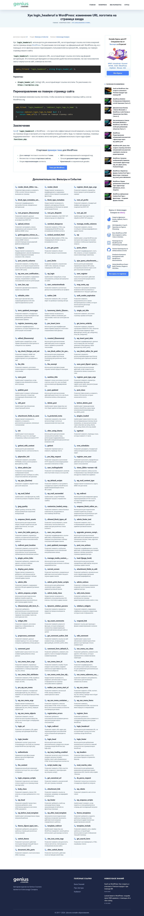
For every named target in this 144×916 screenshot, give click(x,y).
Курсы (127, 5)
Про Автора (79, 888)
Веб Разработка (115, 5)
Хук (14, 131)
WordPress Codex (64, 22)
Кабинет (77, 892)
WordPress (103, 5)
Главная (92, 5)
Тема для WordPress (56, 168)
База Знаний (79, 884)
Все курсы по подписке (117, 274)
